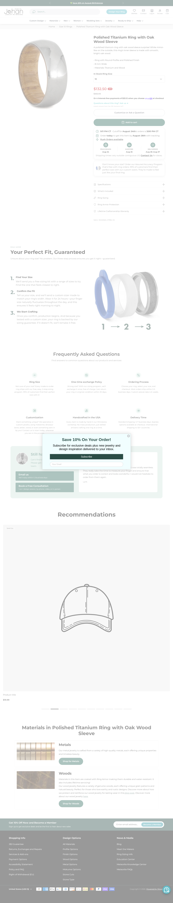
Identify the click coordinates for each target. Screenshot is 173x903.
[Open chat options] (166, 890)
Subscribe (86, 456)
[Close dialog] (128, 436)
